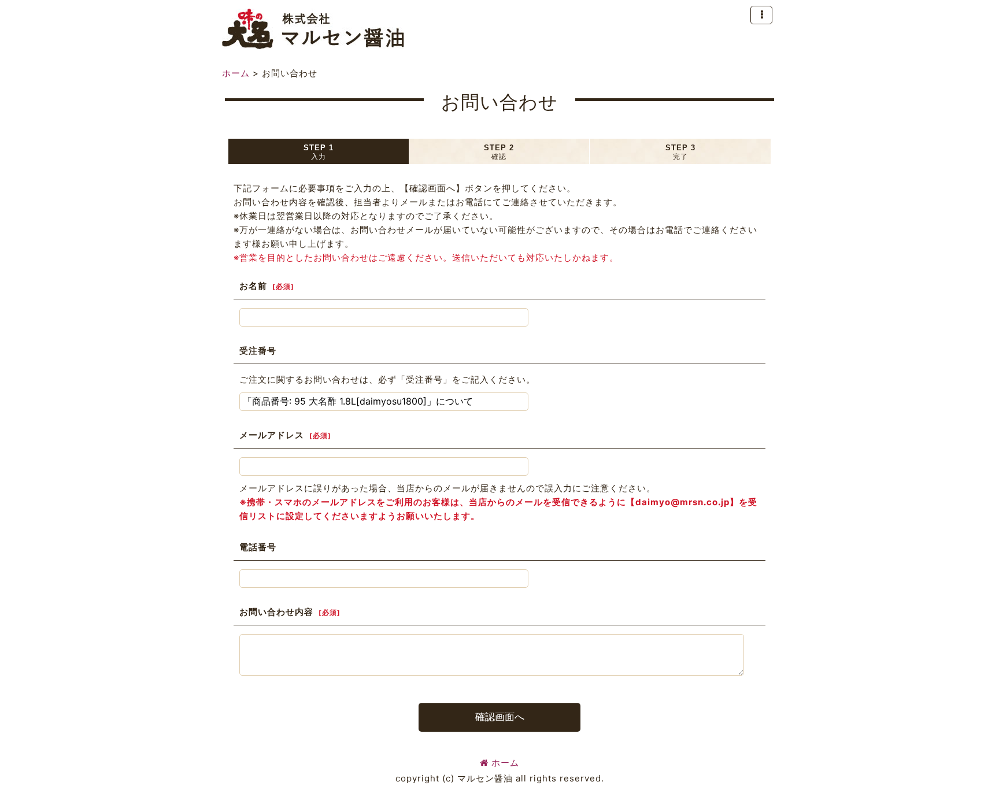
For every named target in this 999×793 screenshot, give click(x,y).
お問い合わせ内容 (276, 611)
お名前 (253, 285)
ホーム (505, 762)
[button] (761, 15)
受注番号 (257, 350)
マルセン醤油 (313, 29)
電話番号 (257, 547)
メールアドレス (271, 434)
